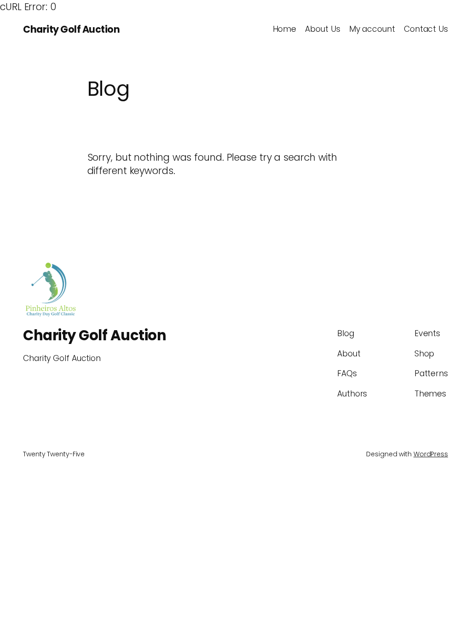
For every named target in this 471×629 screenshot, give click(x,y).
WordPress (431, 454)
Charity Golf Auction (71, 29)
